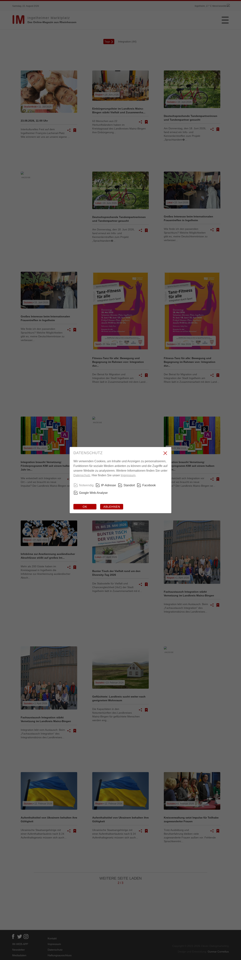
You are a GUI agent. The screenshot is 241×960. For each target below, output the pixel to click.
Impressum (128, 475)
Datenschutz (81, 475)
